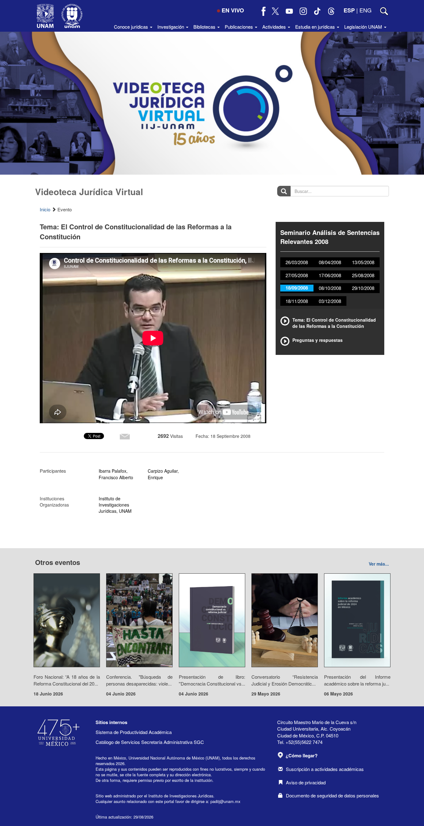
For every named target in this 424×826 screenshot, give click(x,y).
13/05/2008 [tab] (363, 262)
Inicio (45, 209)
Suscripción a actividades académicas (325, 769)
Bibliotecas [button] (205, 26)
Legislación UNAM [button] (363, 26)
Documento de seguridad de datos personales (332, 795)
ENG (365, 10)
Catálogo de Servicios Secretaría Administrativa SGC (150, 742)
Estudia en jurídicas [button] (315, 26)
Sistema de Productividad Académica (134, 732)
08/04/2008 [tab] (330, 262)
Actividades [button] (274, 26)
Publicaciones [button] (239, 26)
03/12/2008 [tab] (330, 301)
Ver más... (379, 564)
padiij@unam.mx (225, 801)
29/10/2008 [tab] (363, 288)
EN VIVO (233, 10)
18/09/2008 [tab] (297, 287)
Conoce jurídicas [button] (131, 26)
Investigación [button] (171, 26)
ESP (349, 10)
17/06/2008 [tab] (330, 275)
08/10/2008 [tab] (330, 288)
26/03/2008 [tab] (297, 262)
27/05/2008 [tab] (297, 275)
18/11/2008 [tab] (297, 301)
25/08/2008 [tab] (363, 275)
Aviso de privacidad (306, 782)
